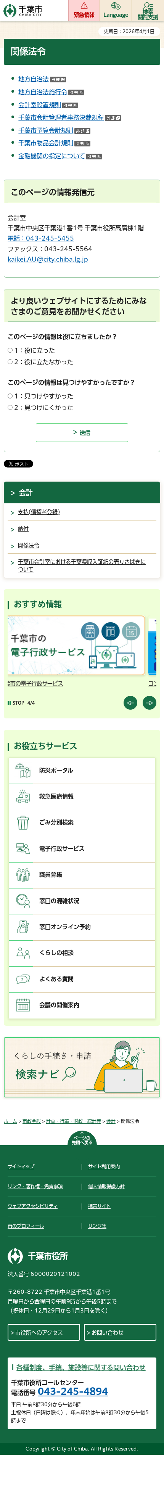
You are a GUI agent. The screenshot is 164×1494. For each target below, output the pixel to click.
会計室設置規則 (48, 105)
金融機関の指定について (60, 156)
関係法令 (28, 545)
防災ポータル (56, 770)
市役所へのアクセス (39, 1332)
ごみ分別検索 (56, 822)
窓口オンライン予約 (65, 927)
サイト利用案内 (104, 1166)
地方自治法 (42, 79)
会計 (26, 492)
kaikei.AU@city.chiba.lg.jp (48, 259)
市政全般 (32, 1121)
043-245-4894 (73, 1391)
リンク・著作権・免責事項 (35, 1186)
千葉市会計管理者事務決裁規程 (69, 117)
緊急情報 (84, 15)
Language (116, 15)
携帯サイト (99, 1206)
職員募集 (50, 874)
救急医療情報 (56, 796)
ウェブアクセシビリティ (33, 1206)
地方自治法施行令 (51, 92)
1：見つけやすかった (43, 396)
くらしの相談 (56, 953)
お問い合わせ (108, 1332)
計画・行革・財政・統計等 (73, 1121)
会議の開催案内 (59, 1005)
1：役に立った (34, 350)
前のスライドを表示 (130, 703)
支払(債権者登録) (39, 512)
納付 (23, 529)
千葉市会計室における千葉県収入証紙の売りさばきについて (82, 565)
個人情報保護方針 (106, 1186)
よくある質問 (56, 979)
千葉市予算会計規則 (54, 130)
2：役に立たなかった (43, 362)
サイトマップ (21, 1166)
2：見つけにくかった (43, 408)
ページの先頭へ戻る (82, 1140)
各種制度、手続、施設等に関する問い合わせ (81, 1367)
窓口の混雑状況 (59, 901)
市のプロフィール (26, 1226)
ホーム (10, 1121)
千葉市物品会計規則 (54, 143)
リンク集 (97, 1226)
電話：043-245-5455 (41, 238)
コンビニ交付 (43, 683)
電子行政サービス (62, 848)
